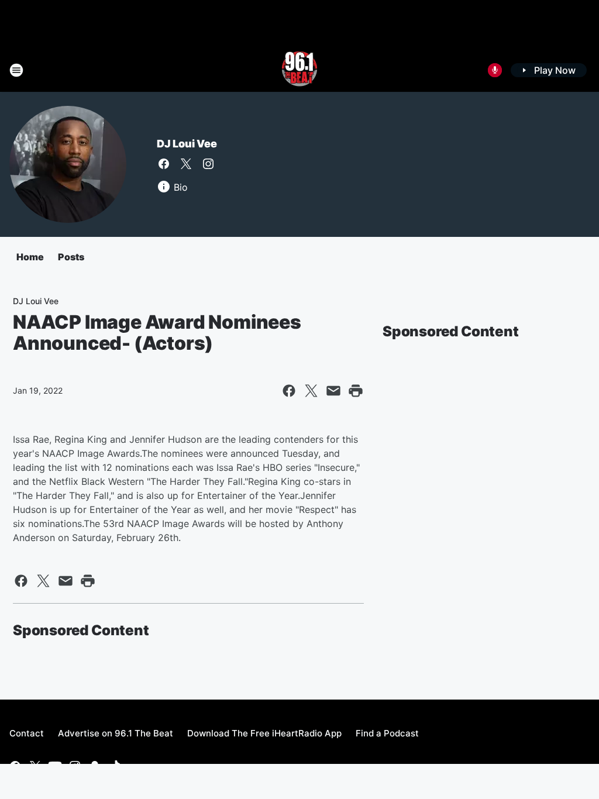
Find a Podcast (387, 733)
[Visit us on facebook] (164, 164)
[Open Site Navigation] (16, 70)
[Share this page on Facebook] (289, 391)
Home (30, 257)
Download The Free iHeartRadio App (264, 733)
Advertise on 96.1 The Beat (115, 733)
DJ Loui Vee (187, 143)
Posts (71, 257)
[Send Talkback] (495, 70)
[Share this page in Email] (333, 391)
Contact (26, 733)
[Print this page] (355, 391)
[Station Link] (299, 70)
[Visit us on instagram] (208, 164)
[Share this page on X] (311, 391)
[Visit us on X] (186, 164)
